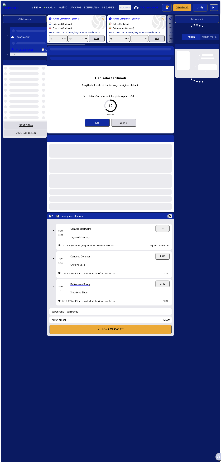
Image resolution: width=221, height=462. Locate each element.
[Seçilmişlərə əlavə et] (103, 19)
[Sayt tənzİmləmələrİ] (214, 7)
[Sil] (170, 216)
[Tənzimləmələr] (213, 41)
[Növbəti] (57, 216)
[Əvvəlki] (43, 48)
